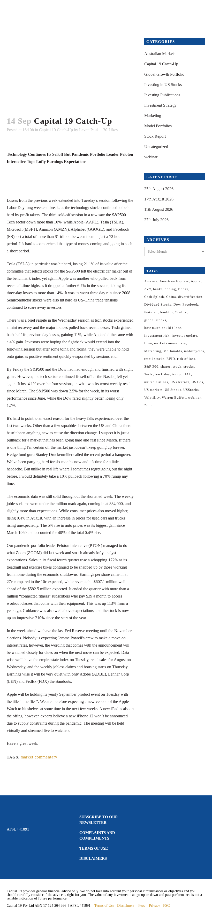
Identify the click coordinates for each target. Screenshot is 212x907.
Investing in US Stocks (163, 84)
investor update (184, 335)
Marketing (152, 115)
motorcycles (194, 351)
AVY (147, 289)
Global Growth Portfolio (164, 74)
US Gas (197, 382)
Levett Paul (88, 130)
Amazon (150, 281)
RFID (170, 359)
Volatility (152, 397)
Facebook (190, 304)
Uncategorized (156, 146)
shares (166, 366)
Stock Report (155, 136)
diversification (190, 297)
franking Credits (173, 312)
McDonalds (172, 351)
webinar (150, 157)
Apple (196, 281)
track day (162, 374)
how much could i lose (162, 328)
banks (158, 289)
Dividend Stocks (157, 304)
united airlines (156, 382)
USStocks (191, 390)
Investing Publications (162, 95)
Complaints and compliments (97, 835)
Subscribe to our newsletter (98, 820)
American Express (174, 281)
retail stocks (154, 359)
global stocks (155, 320)
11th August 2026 (158, 209)
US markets (153, 390)
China (171, 297)
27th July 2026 (156, 220)
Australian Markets (159, 53)
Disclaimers (93, 858)
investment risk (157, 335)
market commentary (39, 757)
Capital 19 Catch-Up (56, 130)
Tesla (148, 374)
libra (148, 343)
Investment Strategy (160, 105)
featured (151, 312)
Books (183, 289)
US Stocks (173, 390)
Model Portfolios (158, 126)
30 (110, 130)
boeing (170, 289)
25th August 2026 (158, 189)
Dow (176, 304)
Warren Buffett (174, 397)
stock (177, 366)
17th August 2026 (158, 199)
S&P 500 (151, 366)
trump (176, 374)
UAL (187, 374)
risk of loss (186, 359)
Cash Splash (154, 297)
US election (180, 382)
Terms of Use (93, 848)
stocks (189, 366)
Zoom (149, 405)
